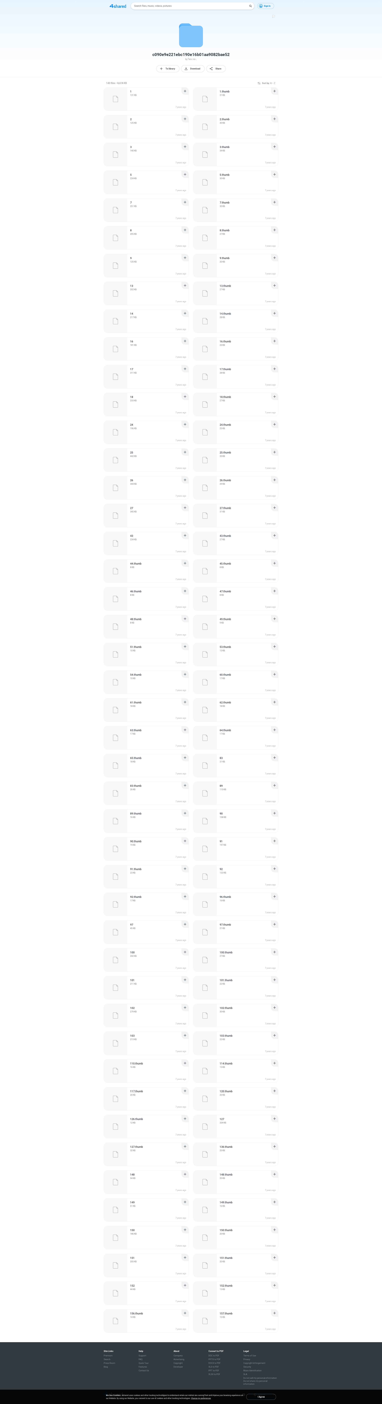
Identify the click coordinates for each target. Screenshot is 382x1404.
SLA (245, 1374)
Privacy (246, 1359)
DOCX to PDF (214, 1363)
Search (107, 1359)
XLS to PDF (213, 1367)
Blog (106, 1367)
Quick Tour (144, 1363)
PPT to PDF (213, 1370)
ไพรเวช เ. (192, 59)
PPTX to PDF (214, 1359)
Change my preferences (201, 1398)
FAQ (141, 1359)
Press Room (109, 1363)
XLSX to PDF (214, 1374)
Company (178, 1355)
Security (247, 1367)
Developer (178, 1367)
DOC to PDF (213, 1355)
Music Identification (252, 1370)
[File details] (115, 98)
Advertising (179, 1359)
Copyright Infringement (254, 1363)
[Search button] (250, 6)
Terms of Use (249, 1355)
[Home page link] (118, 6)
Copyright (178, 1363)
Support (142, 1355)
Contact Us (144, 1370)
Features (143, 1367)
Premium (108, 1355)
